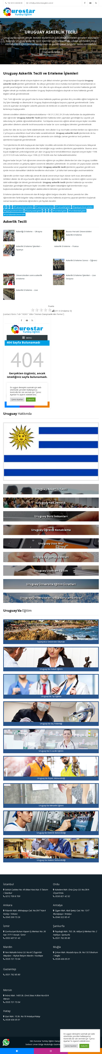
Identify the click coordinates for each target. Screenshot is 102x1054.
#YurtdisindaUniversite (14, 214)
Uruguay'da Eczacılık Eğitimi (51, 750)
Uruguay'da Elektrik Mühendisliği (51, 832)
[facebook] (85, 3)
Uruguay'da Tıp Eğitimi (51, 696)
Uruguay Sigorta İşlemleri (51, 557)
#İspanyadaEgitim (33, 210)
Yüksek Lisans (32, 22)
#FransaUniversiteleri (23, 207)
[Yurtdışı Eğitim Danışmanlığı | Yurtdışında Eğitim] (19, 11)
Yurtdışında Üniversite (14, 22)
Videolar (91, 22)
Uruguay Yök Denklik (51, 502)
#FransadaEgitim (63, 207)
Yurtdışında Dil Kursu (61, 22)
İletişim (8, 27)
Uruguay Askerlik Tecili (51, 489)
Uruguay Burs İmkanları (51, 516)
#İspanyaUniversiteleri (82, 207)
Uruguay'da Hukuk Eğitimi (51, 669)
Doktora (45, 22)
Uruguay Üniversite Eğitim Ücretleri (51, 584)
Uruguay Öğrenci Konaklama (51, 530)
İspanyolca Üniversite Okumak (51, 641)
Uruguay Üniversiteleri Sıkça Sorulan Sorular (51, 598)
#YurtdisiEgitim (60, 210)
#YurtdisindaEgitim (77, 210)
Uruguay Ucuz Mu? (51, 543)
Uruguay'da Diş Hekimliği (51, 723)
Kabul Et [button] (84, 1046)
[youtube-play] (90, 3)
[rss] (96, 3)
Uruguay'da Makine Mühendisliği (51, 860)
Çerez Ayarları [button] (70, 1046)
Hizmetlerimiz (79, 22)
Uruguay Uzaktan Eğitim (51, 570)
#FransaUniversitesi (44, 207)
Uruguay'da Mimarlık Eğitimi (51, 805)
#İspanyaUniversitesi (13, 210)
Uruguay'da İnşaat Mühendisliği (51, 778)
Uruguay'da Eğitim (51, 51)
